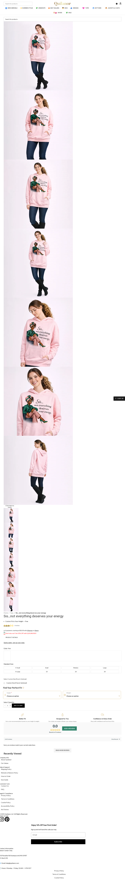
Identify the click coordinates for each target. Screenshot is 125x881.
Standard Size (8, 664)
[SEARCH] (30, 4)
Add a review (69, 728)
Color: (7, 648)
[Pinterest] (7, 819)
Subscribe (58, 842)
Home (6, 613)
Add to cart (18, 705)
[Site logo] (62, 3)
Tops (11, 613)
